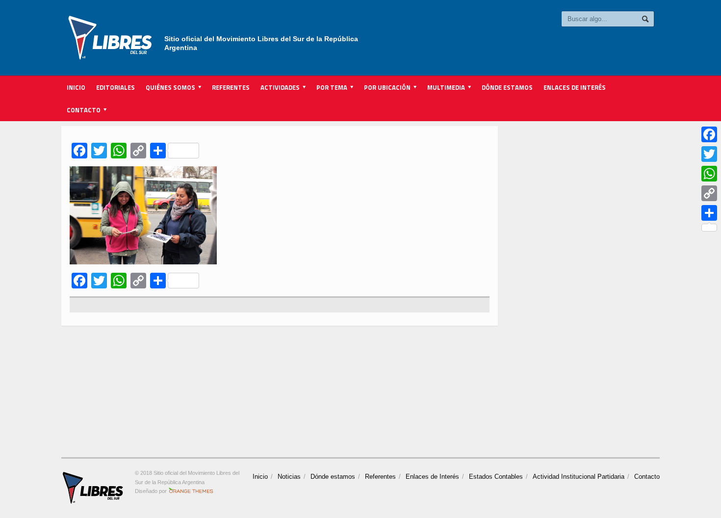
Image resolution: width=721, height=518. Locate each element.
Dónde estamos (507, 87)
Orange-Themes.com (191, 491)
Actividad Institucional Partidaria (578, 476)
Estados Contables (496, 476)
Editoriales (115, 87)
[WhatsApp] (709, 173)
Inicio (76, 87)
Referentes (231, 87)
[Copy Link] (709, 193)
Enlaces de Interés (574, 87)
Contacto (647, 476)
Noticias (289, 476)
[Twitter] (709, 154)
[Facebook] (709, 134)
